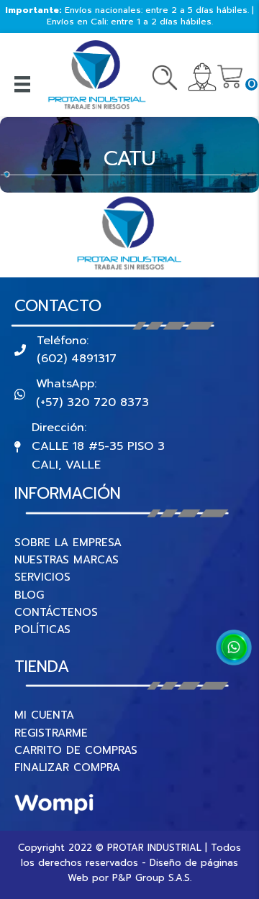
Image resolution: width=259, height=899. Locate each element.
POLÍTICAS (42, 629)
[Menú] (22, 84)
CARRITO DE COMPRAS (75, 750)
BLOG (29, 595)
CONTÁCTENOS (56, 612)
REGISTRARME (51, 733)
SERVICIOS (42, 577)
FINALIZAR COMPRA (67, 767)
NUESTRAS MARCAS (66, 560)
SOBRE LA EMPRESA (68, 542)
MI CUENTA (44, 715)
